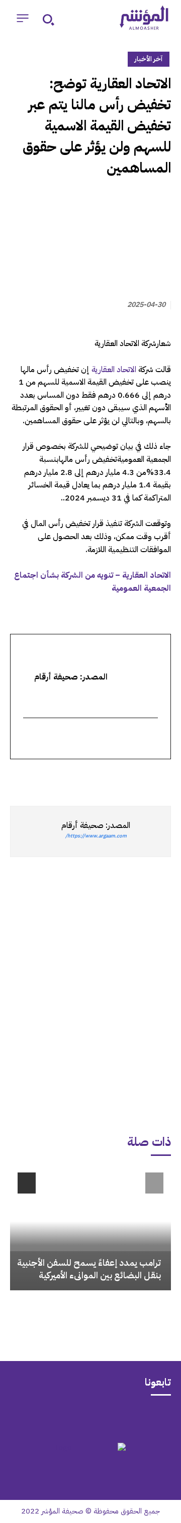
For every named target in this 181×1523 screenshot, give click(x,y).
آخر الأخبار (148, 59)
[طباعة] (91, 777)
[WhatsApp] (138, 777)
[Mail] (130, 1418)
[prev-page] (154, 1183)
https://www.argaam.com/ (96, 835)
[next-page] (27, 1183)
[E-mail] (151, 739)
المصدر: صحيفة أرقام (95, 825)
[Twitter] (161, 777)
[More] (44, 777)
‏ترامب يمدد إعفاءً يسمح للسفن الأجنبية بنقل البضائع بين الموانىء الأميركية (89, 1269)
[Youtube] (51, 1418)
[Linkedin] (115, 777)
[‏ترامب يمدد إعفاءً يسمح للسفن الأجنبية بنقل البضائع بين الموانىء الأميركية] (90, 1227)
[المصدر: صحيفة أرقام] (150, 831)
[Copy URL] (68, 777)
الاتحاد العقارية (114, 370)
